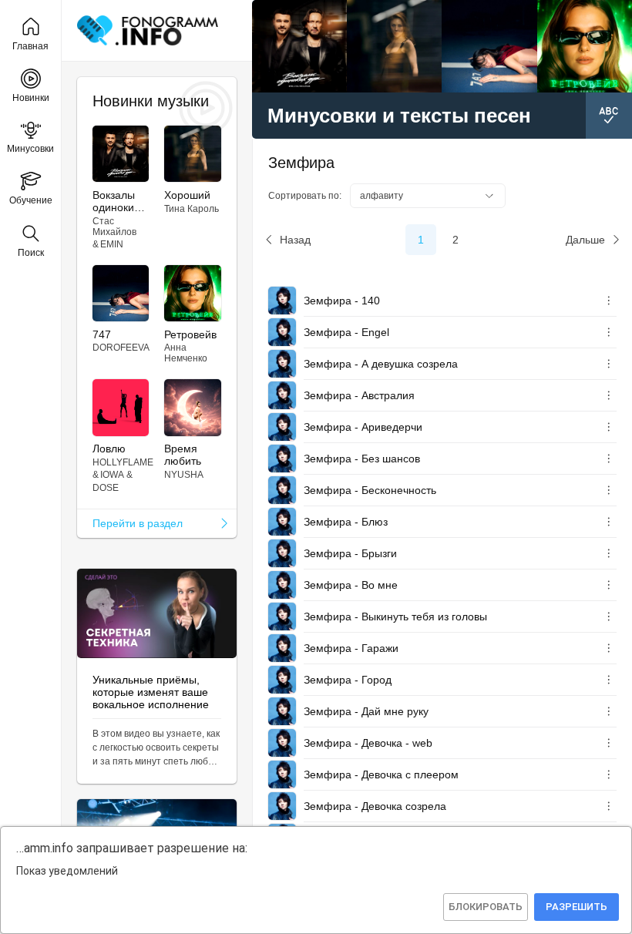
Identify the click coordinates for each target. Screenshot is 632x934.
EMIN (111, 244)
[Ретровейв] (584, 46)
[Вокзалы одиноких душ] (299, 46)
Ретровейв (190, 334)
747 (101, 334)
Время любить (182, 454)
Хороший (187, 195)
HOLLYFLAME (122, 462)
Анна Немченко (185, 353)
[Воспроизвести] (282, 300)
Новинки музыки (150, 100)
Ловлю (109, 448)
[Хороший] (394, 46)
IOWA (112, 474)
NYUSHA (183, 474)
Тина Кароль (191, 208)
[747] (489, 46)
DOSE (105, 487)
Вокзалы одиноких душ (116, 201)
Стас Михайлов (114, 226)
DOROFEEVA (121, 347)
